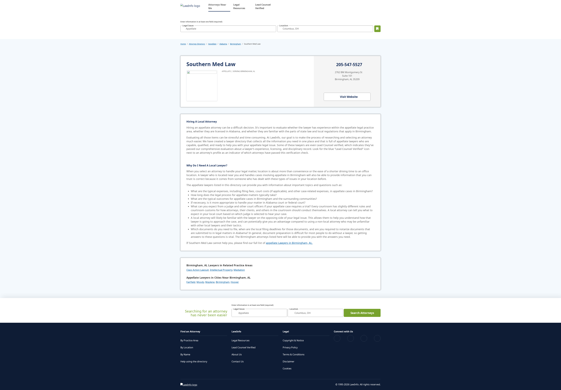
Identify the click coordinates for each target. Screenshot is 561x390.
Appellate (212, 44)
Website (349, 97)
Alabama (223, 44)
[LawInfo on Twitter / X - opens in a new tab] (350, 338)
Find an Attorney (190, 331)
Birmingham (235, 44)
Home (183, 44)
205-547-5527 (349, 64)
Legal (286, 331)
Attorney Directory (197, 44)
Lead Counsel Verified (263, 6)
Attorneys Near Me (219, 6)
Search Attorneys (362, 313)
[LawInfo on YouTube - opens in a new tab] (364, 338)
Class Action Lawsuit (197, 270)
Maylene (210, 282)
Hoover (235, 282)
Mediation (239, 270)
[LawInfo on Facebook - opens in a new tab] (337, 338)
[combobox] (228, 28)
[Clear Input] (273, 28)
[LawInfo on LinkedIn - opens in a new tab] (377, 338)
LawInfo (236, 331)
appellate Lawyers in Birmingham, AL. (289, 243)
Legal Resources (239, 6)
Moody (200, 282)
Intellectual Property (221, 270)
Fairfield (190, 282)
